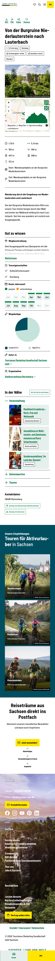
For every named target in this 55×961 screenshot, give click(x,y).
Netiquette (10, 907)
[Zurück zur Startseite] (9, 4)
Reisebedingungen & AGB (17, 903)
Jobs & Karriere (12, 870)
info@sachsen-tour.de (23, 796)
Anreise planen (12, 839)
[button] (48, 948)
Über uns (9, 866)
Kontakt (13, 927)
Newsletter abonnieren (16, 847)
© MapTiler (21, 125)
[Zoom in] (8, 102)
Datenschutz (38, 927)
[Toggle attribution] (47, 125)
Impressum (24, 927)
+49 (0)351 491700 (22, 790)
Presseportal (11, 853)
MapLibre (12, 125)
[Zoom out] (8, 107)
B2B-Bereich (11, 856)
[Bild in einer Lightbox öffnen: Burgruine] (27, 81)
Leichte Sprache (13, 896)
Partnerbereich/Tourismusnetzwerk (23, 860)
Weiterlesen (11, 258)
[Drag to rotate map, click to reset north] (8, 111)
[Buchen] (50, 4)
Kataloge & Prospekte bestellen (20, 843)
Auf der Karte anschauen (40, 392)
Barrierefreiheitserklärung (18, 900)
